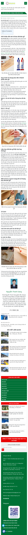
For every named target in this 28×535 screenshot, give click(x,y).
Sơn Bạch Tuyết (5, 390)
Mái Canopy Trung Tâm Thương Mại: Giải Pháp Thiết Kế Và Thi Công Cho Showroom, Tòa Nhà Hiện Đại (18, 348)
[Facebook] (10, 310)
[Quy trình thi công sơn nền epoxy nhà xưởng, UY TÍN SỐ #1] (5, 407)
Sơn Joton (4, 397)
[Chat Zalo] (3, 525)
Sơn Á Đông (4, 388)
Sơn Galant (4, 393)
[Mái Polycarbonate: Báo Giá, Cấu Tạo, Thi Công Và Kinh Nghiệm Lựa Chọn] (4, 369)
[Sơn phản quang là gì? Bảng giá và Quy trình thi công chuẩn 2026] (4, 362)
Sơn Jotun (4, 386)
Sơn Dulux (4, 384)
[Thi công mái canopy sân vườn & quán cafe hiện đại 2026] (5, 432)
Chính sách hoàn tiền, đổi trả (10, 527)
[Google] (17, 310)
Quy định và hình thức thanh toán (11, 525)
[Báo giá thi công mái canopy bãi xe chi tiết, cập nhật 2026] (5, 426)
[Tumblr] (16, 310)
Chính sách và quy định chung (10, 523)
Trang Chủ (3, 7)
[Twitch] (12, 310)
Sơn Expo (4, 381)
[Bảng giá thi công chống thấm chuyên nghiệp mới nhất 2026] (5, 414)
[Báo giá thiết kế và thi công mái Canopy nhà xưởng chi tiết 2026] (4, 355)
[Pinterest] (14, 310)
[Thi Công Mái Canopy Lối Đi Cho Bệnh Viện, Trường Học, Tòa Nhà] (4, 334)
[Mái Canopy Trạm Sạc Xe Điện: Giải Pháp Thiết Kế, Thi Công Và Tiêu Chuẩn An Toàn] (4, 341)
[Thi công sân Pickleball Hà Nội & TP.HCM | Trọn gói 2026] (5, 420)
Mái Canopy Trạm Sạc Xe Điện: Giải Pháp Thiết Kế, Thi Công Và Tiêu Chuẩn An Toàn (17, 341)
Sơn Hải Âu (4, 395)
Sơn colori (4, 379)
